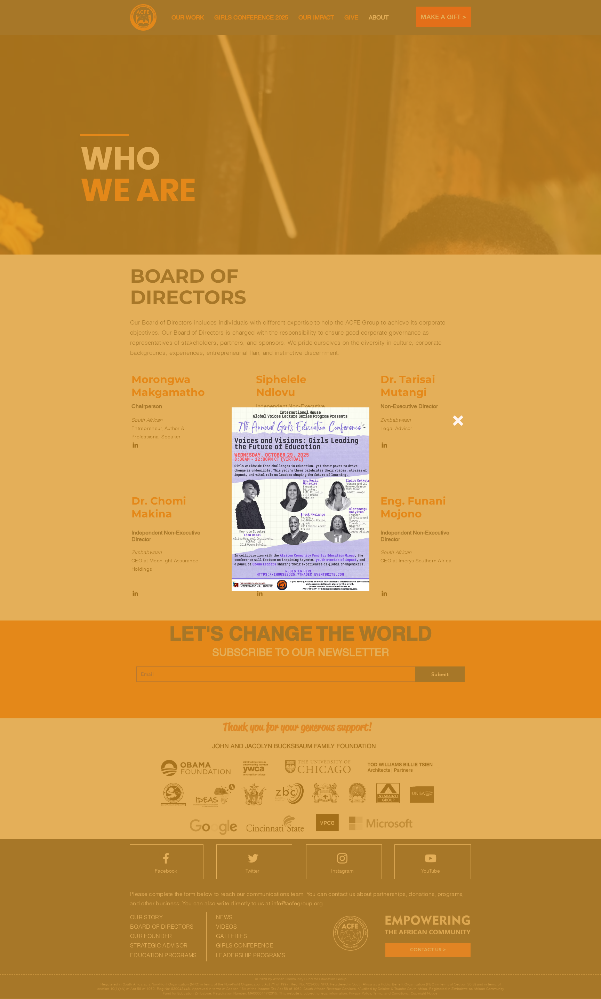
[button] (458, 420)
